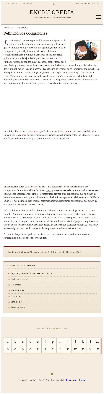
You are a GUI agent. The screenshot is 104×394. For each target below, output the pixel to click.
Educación (22, 28)
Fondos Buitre (17, 290)
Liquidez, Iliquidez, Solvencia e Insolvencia (31, 273)
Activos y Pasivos (19, 307)
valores (22, 135)
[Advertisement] (52, 108)
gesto (67, 197)
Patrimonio (16, 302)
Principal (9, 28)
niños (6, 58)
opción (49, 190)
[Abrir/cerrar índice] (98, 17)
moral (68, 131)
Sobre (82, 380)
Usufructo (15, 296)
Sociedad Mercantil (20, 279)
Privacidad (71, 380)
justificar (86, 72)
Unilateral (16, 285)
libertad (34, 187)
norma (36, 131)
